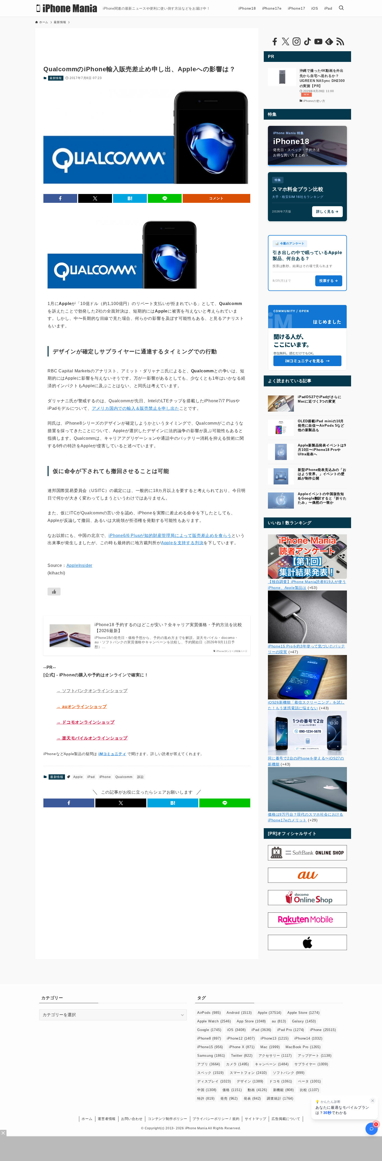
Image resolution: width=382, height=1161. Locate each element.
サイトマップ (255, 1119)
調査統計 (280, 1098)
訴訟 (140, 777)
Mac (270, 1047)
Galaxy (304, 1021)
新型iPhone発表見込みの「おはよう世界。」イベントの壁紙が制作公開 (322, 474)
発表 (252, 1098)
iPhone (105, 777)
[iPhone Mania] (67, 8)
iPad (91, 777)
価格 (232, 1090)
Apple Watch (214, 1021)
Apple (78, 777)
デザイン (250, 1081)
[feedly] (329, 41)
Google (209, 1030)
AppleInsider (80, 565)
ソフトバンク (289, 1073)
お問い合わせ (132, 1119)
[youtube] (318, 41)
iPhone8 (209, 1038)
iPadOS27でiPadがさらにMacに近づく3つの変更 (319, 399)
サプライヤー (311, 1064)
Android (239, 1013)
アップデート (314, 1056)
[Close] (3, 1133)
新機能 (283, 1090)
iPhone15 (210, 1047)
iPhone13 (274, 1038)
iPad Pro (290, 1030)
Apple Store (303, 1013)
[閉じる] (373, 1101)
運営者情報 (107, 1119)
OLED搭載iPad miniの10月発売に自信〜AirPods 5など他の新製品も (321, 425)
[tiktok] (307, 41)
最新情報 (56, 78)
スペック (210, 1073)
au (279, 1021)
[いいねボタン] (54, 591)
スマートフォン (248, 1073)
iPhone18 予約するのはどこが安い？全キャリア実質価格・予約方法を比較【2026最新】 (168, 627)
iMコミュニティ (112, 754)
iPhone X (241, 1047)
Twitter (241, 1056)
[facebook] (274, 41)
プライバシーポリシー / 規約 (216, 1119)
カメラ (237, 1064)
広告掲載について (286, 1119)
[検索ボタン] (341, 8)
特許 (205, 1098)
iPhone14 (308, 1038)
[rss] (340, 41)
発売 (229, 1098)
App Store (251, 1021)
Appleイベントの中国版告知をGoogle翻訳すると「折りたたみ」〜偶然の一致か (322, 498)
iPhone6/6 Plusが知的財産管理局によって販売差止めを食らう (170, 535)
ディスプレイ (214, 1081)
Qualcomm (123, 777)
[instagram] (296, 41)
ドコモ (280, 1081)
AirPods (209, 1013)
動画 (257, 1090)
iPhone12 (241, 1038)
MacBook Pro (303, 1047)
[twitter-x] (285, 41)
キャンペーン (271, 1064)
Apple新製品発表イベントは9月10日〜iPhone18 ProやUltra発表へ (322, 449)
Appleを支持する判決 (182, 543)
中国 (206, 1090)
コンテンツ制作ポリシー (167, 1119)
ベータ (309, 1081)
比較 (309, 1090)
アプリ (208, 1064)
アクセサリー (275, 1056)
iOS (236, 1030)
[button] (60, 198)
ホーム (87, 1119)
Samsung (211, 1056)
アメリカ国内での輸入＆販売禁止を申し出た (135, 408)
